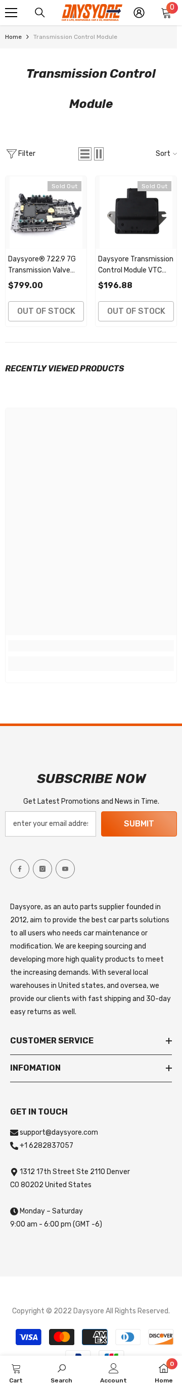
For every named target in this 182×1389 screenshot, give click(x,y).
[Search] (40, 13)
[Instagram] (42, 868)
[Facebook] (19, 868)
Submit (139, 823)
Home (13, 36)
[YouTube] (65, 868)
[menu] (11, 13)
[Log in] (139, 12)
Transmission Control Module (75, 36)
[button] (85, 153)
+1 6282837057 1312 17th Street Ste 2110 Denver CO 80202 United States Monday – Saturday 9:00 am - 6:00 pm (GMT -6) (70, 1185)
